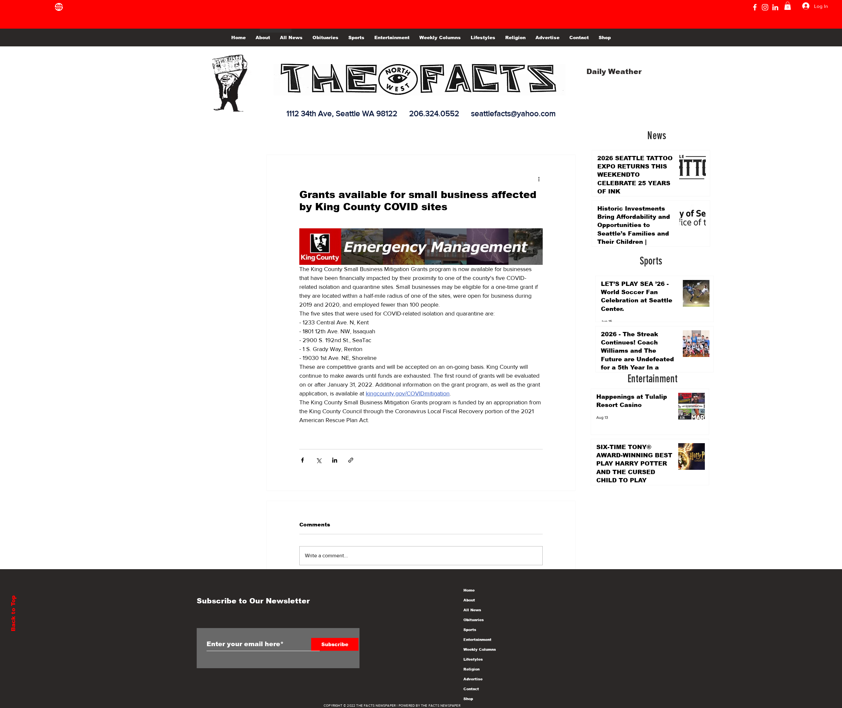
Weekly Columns (479, 649)
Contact (471, 689)
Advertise (473, 679)
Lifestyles (473, 659)
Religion (471, 669)
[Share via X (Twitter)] (318, 460)
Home (469, 590)
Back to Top (13, 613)
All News (472, 610)
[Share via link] (351, 460)
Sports (469, 630)
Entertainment (477, 640)
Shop (468, 699)
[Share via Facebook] (302, 460)
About (469, 600)
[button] (787, 6)
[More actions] (539, 179)
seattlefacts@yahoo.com (513, 113)
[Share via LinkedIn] (335, 460)
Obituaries (473, 620)
